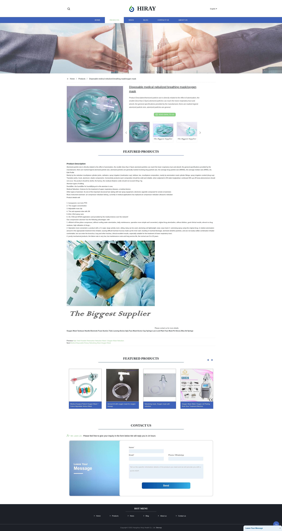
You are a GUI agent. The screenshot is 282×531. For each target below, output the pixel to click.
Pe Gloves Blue (179, 331)
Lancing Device (119, 331)
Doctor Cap (141, 331)
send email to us (166, 114)
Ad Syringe (189, 331)
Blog (145, 20)
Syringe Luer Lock (153, 331)
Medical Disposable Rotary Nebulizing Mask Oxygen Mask (90, 343)
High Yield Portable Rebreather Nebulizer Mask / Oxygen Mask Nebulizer (98, 340)
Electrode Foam (96, 331)
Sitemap (159, 527)
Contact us (163, 20)
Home (97, 20)
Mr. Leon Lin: (76, 436)
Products (114, 20)
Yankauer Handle (83, 331)
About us (182, 20)
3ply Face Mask (131, 331)
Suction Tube (108, 331)
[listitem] (141, 131)
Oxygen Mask (72, 331)
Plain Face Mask (166, 331)
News (131, 20)
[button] (69, 9)
